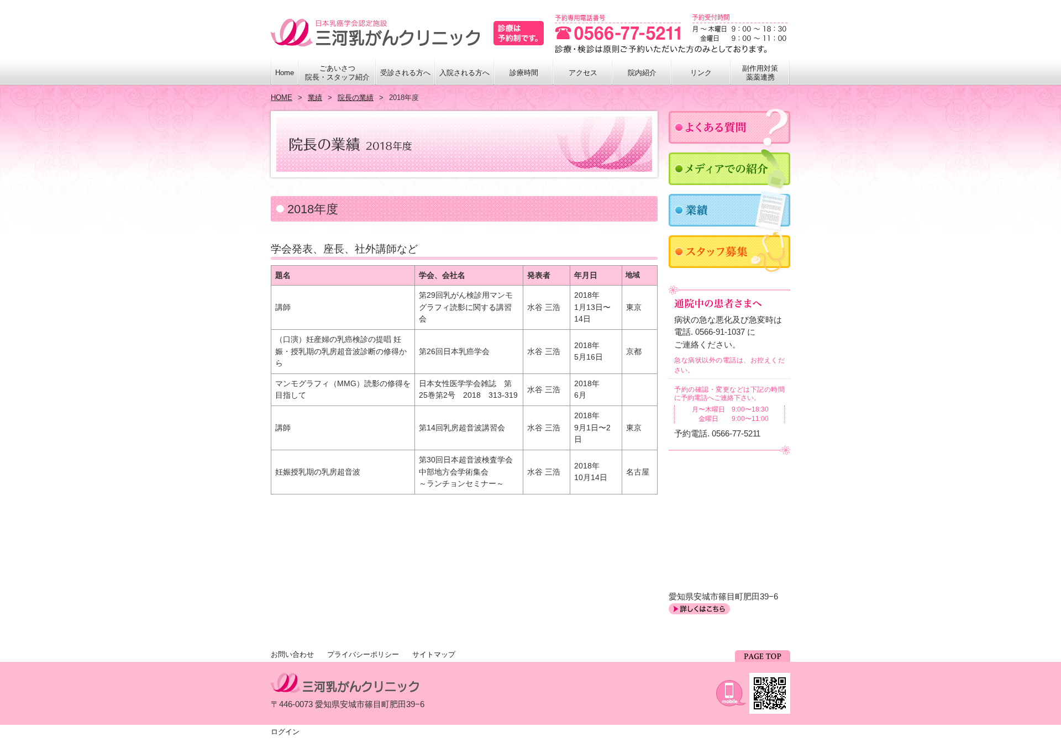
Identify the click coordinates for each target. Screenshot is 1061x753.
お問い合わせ (292, 654)
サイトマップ (433, 654)
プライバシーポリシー (363, 654)
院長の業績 (356, 97)
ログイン (285, 732)
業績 (315, 97)
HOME (281, 97)
